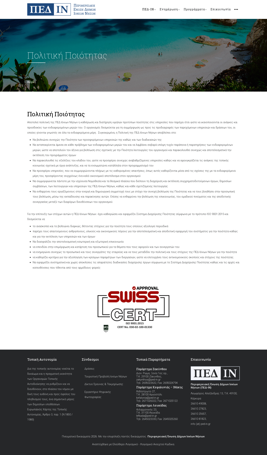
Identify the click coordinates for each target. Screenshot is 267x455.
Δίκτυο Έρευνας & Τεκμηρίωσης (103, 384)
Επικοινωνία (221, 9)
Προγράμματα (194, 9)
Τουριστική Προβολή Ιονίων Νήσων (105, 376)
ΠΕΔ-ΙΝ (148, 9)
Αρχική (31, 81)
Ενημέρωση (169, 9)
